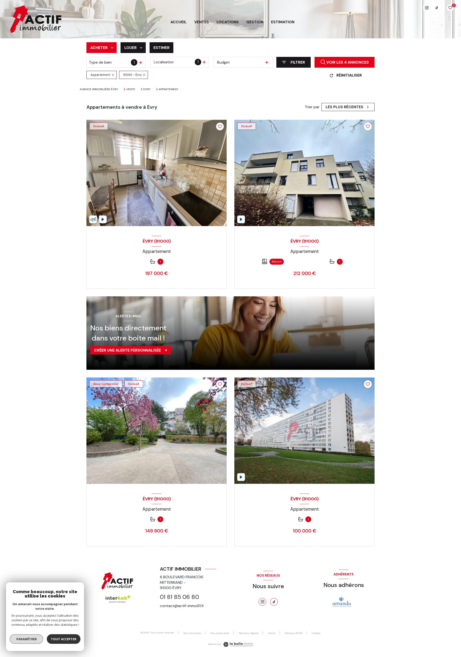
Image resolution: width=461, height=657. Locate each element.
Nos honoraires (192, 633)
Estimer (161, 47)
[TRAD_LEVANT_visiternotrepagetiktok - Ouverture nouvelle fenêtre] (437, 8)
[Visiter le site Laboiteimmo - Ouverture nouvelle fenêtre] (237, 644)
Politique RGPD (294, 633)
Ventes (201, 22)
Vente (130, 89)
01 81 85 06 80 (179, 597)
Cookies (316, 633)
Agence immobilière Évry (99, 89)
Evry (147, 89)
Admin (272, 633)
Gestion (254, 22)
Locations (228, 22)
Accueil (178, 22)
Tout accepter (63, 639)
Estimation (282, 22)
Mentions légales (249, 633)
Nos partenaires (220, 633)
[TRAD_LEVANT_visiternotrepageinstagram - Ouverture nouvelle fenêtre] (427, 8)
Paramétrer (26, 639)
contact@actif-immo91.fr (182, 605)
